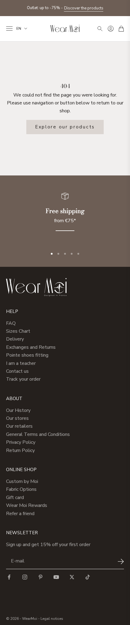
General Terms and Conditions (38, 434)
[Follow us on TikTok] (88, 577)
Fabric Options (21, 489)
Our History (18, 410)
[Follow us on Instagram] (25, 577)
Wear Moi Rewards (26, 505)
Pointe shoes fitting (27, 355)
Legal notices (52, 618)
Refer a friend (20, 513)
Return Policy (20, 450)
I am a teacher (21, 363)
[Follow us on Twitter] (72, 577)
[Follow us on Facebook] (9, 577)
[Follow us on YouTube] (56, 577)
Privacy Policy (20, 442)
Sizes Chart (18, 331)
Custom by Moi (22, 481)
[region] (65, 215)
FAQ (11, 323)
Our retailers (19, 426)
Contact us (17, 371)
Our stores (17, 418)
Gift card (15, 497)
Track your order (23, 379)
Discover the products (83, 8)
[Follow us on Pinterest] (40, 577)
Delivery (15, 339)
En (18, 28)
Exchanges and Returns (31, 347)
